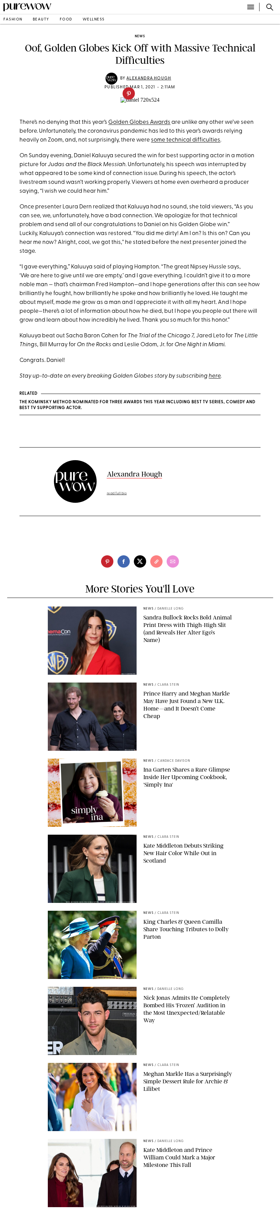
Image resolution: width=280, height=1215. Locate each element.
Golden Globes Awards (139, 122)
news (140, 36)
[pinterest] (129, 93)
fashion (13, 19)
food (66, 19)
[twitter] (140, 561)
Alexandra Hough (148, 78)
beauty (41, 19)
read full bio (117, 493)
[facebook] (123, 561)
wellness (94, 19)
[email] (173, 561)
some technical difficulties (185, 140)
